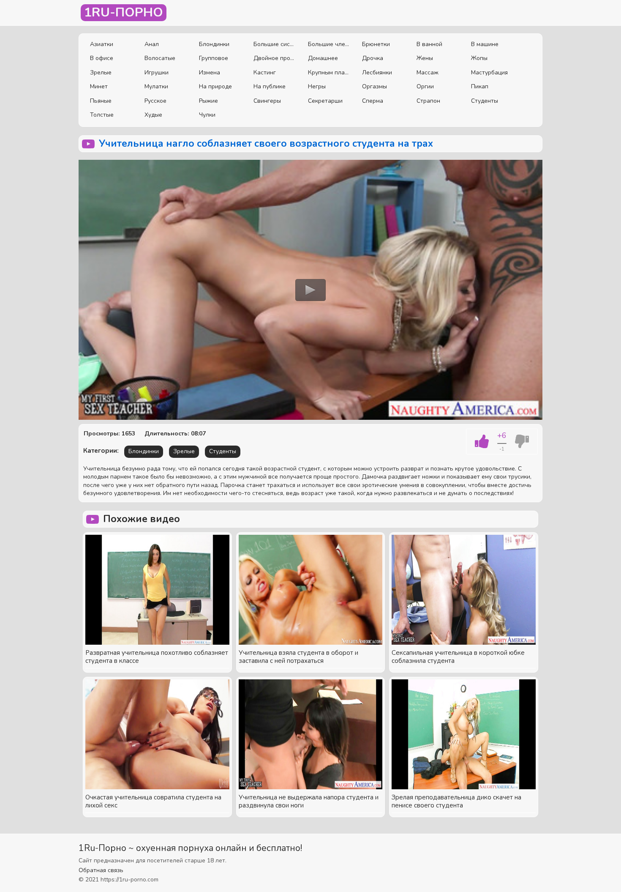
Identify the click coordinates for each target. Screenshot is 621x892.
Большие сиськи (274, 44)
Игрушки (156, 72)
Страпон (428, 101)
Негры (317, 86)
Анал (151, 44)
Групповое (213, 58)
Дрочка (372, 58)
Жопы (479, 58)
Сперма (372, 101)
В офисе (101, 58)
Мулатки (156, 86)
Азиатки (101, 44)
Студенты (484, 101)
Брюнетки (376, 44)
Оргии (425, 86)
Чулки (207, 115)
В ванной (429, 44)
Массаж (428, 72)
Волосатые (159, 58)
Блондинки (214, 44)
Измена (209, 72)
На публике (269, 86)
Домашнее (323, 58)
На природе (215, 86)
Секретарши (325, 101)
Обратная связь (101, 870)
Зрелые (101, 72)
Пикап (479, 86)
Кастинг (264, 72)
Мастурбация (489, 72)
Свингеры (267, 101)
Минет (99, 86)
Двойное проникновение (274, 58)
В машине (484, 44)
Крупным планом (329, 72)
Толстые (102, 115)
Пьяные (101, 101)
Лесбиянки (377, 72)
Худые (153, 115)
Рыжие (208, 101)
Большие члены (329, 44)
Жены (425, 58)
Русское (155, 101)
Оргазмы (374, 86)
